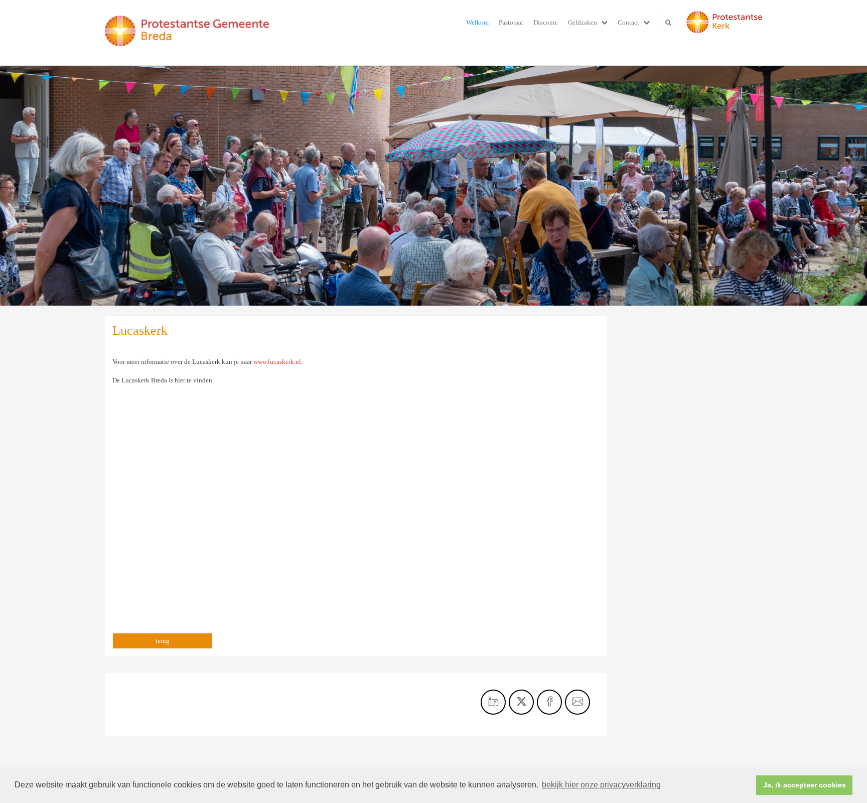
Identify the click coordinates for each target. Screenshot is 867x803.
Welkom (477, 22)
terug (163, 640)
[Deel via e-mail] (577, 702)
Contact (628, 22)
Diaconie (545, 22)
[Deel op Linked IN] (493, 702)
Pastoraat (511, 22)
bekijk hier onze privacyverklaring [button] (601, 784)
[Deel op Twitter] (521, 702)
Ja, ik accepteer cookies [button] (804, 785)
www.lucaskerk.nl (277, 361)
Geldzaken (582, 22)
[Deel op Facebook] (549, 702)
